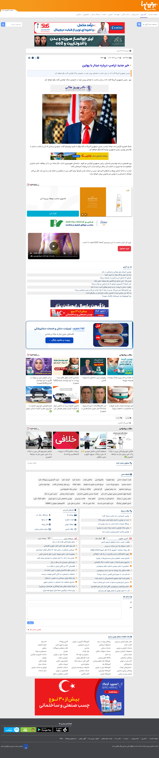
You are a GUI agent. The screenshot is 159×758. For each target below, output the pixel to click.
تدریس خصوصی (83, 645)
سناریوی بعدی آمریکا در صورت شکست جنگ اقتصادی (112, 562)
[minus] (32, 58)
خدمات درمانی (106, 648)
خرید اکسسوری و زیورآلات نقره (49, 479)
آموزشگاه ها (107, 664)
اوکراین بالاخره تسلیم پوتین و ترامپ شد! (115, 532)
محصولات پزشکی (105, 645)
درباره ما (126, 738)
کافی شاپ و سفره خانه (81, 661)
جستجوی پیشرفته (70, 738)
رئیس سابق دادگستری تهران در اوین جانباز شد (59, 570)
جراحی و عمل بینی (74, 503)
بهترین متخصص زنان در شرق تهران (60, 498)
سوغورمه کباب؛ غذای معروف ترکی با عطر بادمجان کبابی (57, 554)
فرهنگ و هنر (95, 14)
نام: (131, 602)
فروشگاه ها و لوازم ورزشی (102, 661)
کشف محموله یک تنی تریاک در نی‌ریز (117, 546)
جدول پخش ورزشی (41, 529)
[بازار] (28, 730)
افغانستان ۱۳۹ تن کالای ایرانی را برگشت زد (61, 566)
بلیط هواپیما (110, 479)
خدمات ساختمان (62, 667)
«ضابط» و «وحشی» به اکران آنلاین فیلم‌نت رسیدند (58, 574)
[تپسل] (28, 185)
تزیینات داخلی (63, 664)
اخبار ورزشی (135, 14)
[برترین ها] (148, 6)
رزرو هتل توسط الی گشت (61, 484)
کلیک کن (53, 213)
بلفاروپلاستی (99, 479)
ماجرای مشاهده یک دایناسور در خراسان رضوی (59, 582)
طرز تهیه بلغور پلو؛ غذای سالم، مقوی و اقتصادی (59, 546)
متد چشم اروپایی (110, 489)
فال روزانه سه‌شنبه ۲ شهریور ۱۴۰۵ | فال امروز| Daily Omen (110, 550)
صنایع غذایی (85, 664)
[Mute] (85, 214)
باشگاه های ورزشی (104, 657)
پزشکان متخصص (126, 657)
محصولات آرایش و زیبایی (123, 651)
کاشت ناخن (128, 645)
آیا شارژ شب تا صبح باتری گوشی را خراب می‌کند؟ (113, 574)
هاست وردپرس (80, 498)
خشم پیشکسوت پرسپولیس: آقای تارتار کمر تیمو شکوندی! (110, 586)
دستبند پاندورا (126, 484)
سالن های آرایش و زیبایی (123, 641)
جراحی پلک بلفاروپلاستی (68, 489)
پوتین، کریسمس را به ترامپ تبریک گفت (115, 516)
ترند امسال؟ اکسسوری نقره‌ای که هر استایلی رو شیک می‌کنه (111, 284)
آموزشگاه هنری (105, 674)
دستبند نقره (76, 479)
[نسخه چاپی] (29, 58)
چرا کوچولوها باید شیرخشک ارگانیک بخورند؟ (116, 296)
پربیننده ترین (68, 538)
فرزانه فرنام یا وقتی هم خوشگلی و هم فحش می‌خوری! (57, 586)
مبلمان (65, 651)
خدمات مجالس (84, 670)
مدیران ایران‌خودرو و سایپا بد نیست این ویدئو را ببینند (111, 582)
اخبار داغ (99, 538)
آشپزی (110, 14)
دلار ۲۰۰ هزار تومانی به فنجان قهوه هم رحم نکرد (114, 591)
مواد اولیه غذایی (44, 484)
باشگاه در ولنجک (85, 489)
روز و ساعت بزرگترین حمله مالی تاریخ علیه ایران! (59, 590)
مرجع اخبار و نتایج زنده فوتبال (93, 484)
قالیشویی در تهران (62, 670)
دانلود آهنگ (76, 484)
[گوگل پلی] (44, 730)
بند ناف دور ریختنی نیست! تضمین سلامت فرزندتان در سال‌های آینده (108, 293)
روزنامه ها (70, 515)
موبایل (44, 657)
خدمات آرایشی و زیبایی (124, 648)
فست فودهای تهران (82, 657)
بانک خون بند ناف (89, 503)
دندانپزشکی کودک (126, 667)
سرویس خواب (63, 657)
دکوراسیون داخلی (62, 661)
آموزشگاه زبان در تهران (103, 667)
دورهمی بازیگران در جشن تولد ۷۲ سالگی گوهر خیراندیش (55, 550)
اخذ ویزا (43, 641)
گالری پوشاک (63, 641)
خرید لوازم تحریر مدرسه (105, 503)
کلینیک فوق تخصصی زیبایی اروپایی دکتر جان (116, 494)
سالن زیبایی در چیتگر (124, 498)
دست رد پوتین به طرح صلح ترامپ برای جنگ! (113, 520)
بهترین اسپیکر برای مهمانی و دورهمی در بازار (116, 272)
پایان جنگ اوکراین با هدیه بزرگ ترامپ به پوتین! (113, 528)
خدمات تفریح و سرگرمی (38, 654)
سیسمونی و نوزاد (40, 651)
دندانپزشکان (128, 664)
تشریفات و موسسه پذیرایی (80, 667)
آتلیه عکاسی (85, 674)
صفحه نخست (152, 14)
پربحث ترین (42, 538)
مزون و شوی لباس (62, 645)
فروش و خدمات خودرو (39, 667)
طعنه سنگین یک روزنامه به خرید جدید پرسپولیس (113, 570)
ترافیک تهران (69, 524)
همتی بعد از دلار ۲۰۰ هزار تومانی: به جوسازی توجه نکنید (55, 558)
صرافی (44, 648)
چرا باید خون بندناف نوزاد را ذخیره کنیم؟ (118, 275)
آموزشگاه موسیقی (105, 670)
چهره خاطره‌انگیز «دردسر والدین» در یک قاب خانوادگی (111, 554)
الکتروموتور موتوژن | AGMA (55, 503)
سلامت (104, 14)
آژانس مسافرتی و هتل (60, 674)
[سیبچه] (61, 730)
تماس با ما (118, 738)
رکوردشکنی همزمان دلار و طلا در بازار (63, 562)
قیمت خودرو (69, 519)
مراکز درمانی (128, 654)
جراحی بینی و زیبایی (125, 674)
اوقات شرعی (69, 529)
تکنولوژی (86, 14)
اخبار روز (144, 14)
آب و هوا (44, 519)
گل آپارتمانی (98, 489)
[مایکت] (12, 730)
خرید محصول (124, 248)
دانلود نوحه (91, 498)
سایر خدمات (42, 670)
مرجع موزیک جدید (112, 484)
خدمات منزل (42, 664)
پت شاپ (108, 654)
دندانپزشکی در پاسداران (106, 498)
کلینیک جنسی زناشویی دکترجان (87, 494)
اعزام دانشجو (42, 645)
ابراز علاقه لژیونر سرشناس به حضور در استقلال (60, 578)
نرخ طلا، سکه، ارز (42, 515)
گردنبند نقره (66, 479)
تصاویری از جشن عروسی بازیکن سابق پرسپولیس (112, 566)
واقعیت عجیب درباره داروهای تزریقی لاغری (115, 542)
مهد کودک (85, 651)
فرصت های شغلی (106, 738)
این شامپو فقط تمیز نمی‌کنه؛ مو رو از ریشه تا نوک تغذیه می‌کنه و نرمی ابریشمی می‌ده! (103, 290)
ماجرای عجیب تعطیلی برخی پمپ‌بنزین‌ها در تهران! (113, 558)
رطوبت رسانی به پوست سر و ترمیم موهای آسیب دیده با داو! (111, 287)
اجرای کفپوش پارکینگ (123, 503)
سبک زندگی (126, 14)
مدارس (86, 648)
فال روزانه (45, 524)
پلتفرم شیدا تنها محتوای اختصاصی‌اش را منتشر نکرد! (112, 578)
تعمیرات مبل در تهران (61, 654)
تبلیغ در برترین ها (94, 738)
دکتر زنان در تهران (126, 661)
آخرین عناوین (123, 538)
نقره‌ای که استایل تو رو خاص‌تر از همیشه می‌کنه (115, 278)
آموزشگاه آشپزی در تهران (80, 641)
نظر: (130, 607)
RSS (61, 738)
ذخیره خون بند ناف (50, 494)
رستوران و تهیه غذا (82, 654)
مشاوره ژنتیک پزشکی (67, 494)
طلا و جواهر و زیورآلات (60, 648)
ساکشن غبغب (87, 479)
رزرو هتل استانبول (125, 489)
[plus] (38, 57)
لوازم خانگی (42, 661)
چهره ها (117, 14)
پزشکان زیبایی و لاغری (124, 670)
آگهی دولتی (82, 738)
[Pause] (82, 214)
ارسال (30, 623)
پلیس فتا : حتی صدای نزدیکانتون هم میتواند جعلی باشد (112, 281)
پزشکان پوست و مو (104, 641)
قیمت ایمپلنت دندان (124, 479)
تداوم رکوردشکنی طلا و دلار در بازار (63, 542)
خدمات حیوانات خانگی (103, 651)
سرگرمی (79, 14)
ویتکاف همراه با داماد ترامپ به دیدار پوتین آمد (113, 524)
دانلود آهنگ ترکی (39, 498)
